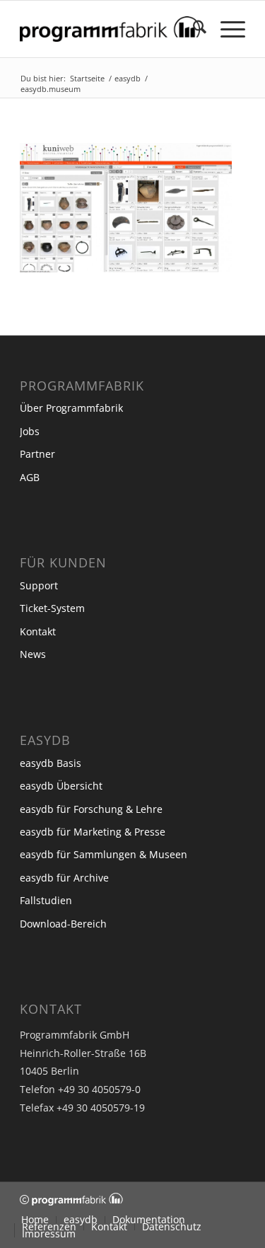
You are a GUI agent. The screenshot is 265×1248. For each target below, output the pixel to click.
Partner (37, 454)
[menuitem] (192, 29)
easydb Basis (50, 763)
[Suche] (192, 29)
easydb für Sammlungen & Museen (103, 854)
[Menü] (225, 29)
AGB (30, 477)
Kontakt (38, 631)
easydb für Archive (64, 877)
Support (39, 585)
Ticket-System (52, 608)
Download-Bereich (63, 923)
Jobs (30, 431)
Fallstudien (46, 900)
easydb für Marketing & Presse (92, 831)
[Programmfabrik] (110, 29)
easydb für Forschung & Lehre (91, 809)
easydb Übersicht (61, 785)
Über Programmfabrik (71, 408)
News (33, 654)
